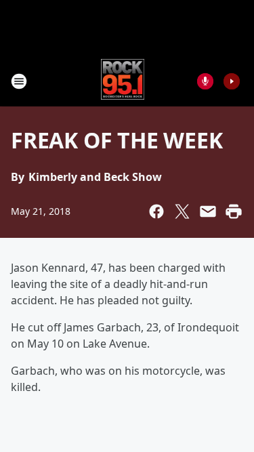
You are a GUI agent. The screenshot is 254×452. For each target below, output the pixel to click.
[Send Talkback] (205, 81)
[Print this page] (233, 211)
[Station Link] (123, 81)
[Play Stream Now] (232, 81)
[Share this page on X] (182, 211)
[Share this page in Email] (207, 211)
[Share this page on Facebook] (156, 211)
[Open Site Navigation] (19, 81)
